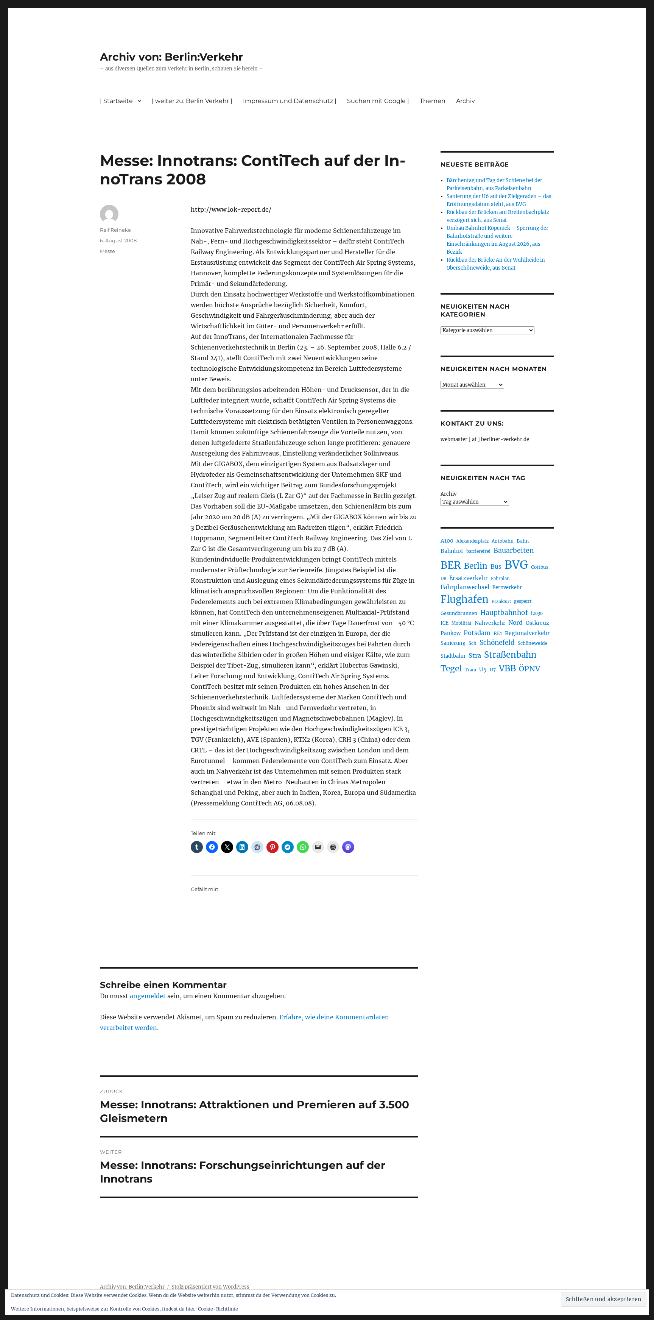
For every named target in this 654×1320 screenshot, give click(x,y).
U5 (483, 669)
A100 (447, 540)
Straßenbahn (510, 654)
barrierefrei (478, 551)
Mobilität (462, 623)
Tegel (451, 669)
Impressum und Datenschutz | (289, 101)
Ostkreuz (537, 622)
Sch (472, 643)
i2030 (537, 613)
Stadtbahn (453, 656)
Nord (515, 622)
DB (443, 578)
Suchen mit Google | (378, 101)
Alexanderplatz (472, 541)
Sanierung (453, 643)
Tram (470, 669)
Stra (475, 655)
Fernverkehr (507, 587)
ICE (444, 623)
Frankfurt (501, 601)
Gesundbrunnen (459, 613)
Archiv (448, 494)
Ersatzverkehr (468, 578)
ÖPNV (529, 668)
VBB (507, 668)
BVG (516, 565)
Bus (495, 566)
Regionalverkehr (527, 633)
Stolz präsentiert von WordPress (210, 1287)
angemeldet (148, 996)
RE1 (498, 633)
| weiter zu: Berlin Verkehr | (192, 101)
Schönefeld (497, 642)
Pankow (451, 633)
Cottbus (539, 567)
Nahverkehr (490, 622)
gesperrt (523, 601)
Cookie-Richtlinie (218, 1309)
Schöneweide (533, 643)
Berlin (475, 566)
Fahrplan (500, 578)
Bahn (523, 541)
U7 (493, 669)
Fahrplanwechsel (465, 587)
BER (451, 565)
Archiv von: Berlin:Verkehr (171, 56)
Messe (107, 251)
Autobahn (503, 541)
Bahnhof (452, 551)
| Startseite (116, 101)
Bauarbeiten (514, 550)
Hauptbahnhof (504, 613)
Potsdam (477, 633)
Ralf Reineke (115, 230)
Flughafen (465, 599)
